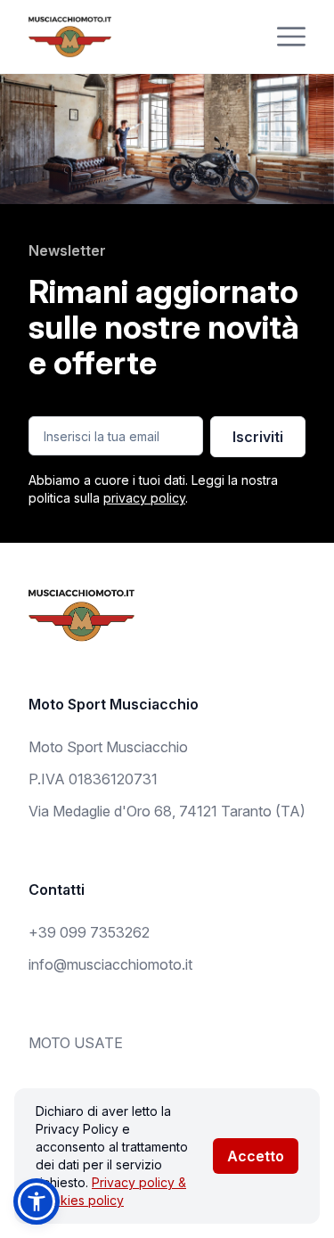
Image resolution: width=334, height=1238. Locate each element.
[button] (36, 1201)
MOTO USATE (76, 1043)
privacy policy (144, 497)
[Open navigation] (291, 36)
